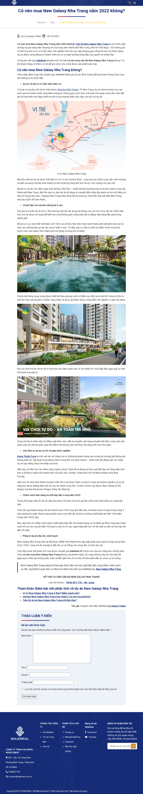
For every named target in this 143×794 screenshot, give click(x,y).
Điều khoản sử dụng (78, 791)
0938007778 (14, 772)
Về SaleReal (48, 732)
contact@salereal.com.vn (20, 776)
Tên (24, 667)
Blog (52, 22)
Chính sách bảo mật (59, 791)
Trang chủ (41, 22)
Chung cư (69, 732)
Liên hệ (46, 746)
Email (25, 675)
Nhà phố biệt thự (72, 737)
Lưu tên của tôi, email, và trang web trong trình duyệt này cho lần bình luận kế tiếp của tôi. (71, 689)
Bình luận (26, 635)
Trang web (26, 682)
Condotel (69, 742)
